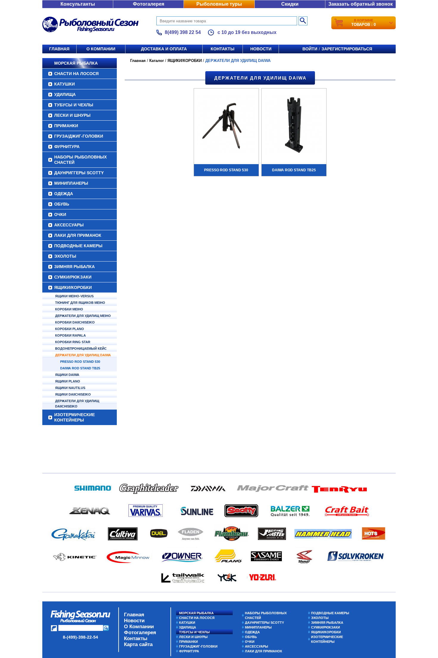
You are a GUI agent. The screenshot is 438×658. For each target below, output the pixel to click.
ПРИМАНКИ (66, 125)
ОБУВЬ (61, 204)
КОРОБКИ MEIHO (69, 309)
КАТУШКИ (64, 84)
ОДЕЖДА (63, 193)
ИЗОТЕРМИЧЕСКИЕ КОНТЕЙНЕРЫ (74, 417)
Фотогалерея (148, 4)
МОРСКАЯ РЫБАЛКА (76, 63)
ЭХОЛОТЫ (65, 256)
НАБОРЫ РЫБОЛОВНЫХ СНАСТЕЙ (80, 160)
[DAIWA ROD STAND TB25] (294, 125)
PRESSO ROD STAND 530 (80, 361)
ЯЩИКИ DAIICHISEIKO (73, 394)
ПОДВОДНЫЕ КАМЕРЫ (78, 245)
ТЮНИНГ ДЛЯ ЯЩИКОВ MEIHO (80, 302)
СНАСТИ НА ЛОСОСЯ (76, 73)
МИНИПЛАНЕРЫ (71, 183)
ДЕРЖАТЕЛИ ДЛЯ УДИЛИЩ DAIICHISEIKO (77, 403)
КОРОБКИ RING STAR (72, 342)
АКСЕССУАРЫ (69, 225)
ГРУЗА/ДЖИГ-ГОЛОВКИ (78, 136)
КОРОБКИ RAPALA (70, 335)
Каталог (156, 60)
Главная (59, 48)
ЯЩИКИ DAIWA (67, 375)
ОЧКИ (60, 214)
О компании (100, 48)
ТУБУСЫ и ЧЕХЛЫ (73, 104)
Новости (260, 48)
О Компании (139, 626)
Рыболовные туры (219, 4)
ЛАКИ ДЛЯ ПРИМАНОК (77, 235)
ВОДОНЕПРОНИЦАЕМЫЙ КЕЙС (81, 348)
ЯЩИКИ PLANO (67, 381)
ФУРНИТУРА (67, 146)
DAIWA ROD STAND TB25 (80, 368)
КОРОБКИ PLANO (69, 329)
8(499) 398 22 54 (183, 32)
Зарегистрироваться (346, 48)
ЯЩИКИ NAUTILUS (70, 388)
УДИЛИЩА (65, 94)
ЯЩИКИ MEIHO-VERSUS (74, 296)
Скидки (290, 4)
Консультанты (77, 4)
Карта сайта (138, 644)
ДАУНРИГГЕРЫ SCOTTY (79, 172)
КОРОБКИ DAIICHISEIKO (75, 322)
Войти (309, 48)
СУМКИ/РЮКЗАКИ (72, 277)
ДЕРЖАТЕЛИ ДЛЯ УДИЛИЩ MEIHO (83, 316)
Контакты (222, 48)
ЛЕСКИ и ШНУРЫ (72, 115)
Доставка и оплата (164, 48)
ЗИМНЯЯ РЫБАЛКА (74, 266)
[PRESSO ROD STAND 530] (226, 125)
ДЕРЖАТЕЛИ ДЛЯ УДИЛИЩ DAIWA (83, 355)
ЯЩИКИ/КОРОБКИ (73, 287)
